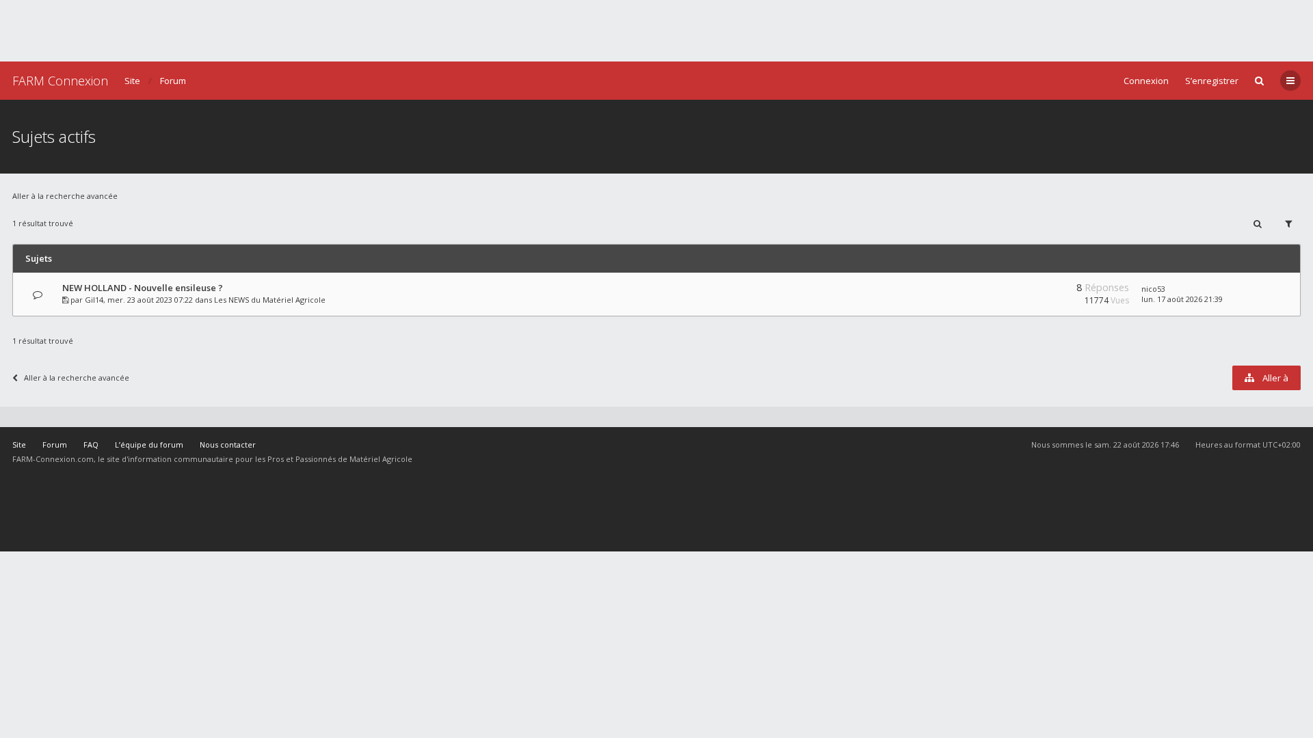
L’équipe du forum (149, 444)
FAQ (90, 444)
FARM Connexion (60, 80)
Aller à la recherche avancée (65, 196)
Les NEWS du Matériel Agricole (270, 300)
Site (132, 80)
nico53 (1153, 289)
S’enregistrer (1211, 80)
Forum (173, 80)
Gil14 (94, 300)
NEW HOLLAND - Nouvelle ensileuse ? (142, 288)
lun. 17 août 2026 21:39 (1182, 299)
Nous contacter (228, 444)
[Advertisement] (656, 31)
